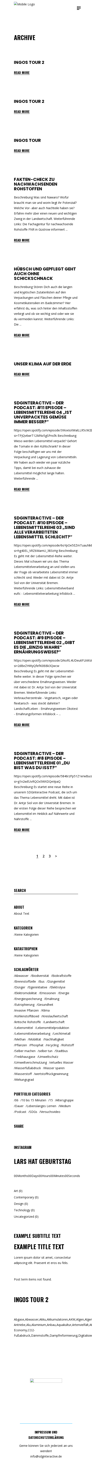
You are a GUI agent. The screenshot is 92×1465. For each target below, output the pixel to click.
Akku (43, 1319)
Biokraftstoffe (61, 976)
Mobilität (35, 1039)
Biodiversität (40, 976)
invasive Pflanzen (27, 1010)
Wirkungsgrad (24, 1080)
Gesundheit (45, 1005)
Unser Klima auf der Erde (42, 364)
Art (16, 1191)
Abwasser (21, 976)
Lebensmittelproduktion (52, 1028)
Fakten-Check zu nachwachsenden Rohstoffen (35, 184)
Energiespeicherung (28, 999)
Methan (20, 1039)
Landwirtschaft (54, 1022)
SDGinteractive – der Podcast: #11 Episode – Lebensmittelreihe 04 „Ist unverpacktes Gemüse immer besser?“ (43, 412)
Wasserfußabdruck (28, 1068)
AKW (72, 1319)
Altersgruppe (65, 1100)
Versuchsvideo (50, 1112)
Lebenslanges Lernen (41, 1106)
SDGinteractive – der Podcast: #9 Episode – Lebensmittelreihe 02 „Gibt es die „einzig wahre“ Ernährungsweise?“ (44, 642)
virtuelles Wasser (61, 1062)
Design (19, 1204)
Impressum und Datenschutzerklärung (46, 1435)
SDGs (33, 1112)
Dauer (19, 1106)
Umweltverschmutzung (31, 1062)
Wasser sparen (54, 1068)
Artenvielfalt (80, 1325)
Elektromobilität (26, 993)
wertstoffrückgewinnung (51, 1074)
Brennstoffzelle (25, 981)
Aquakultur (64, 1325)
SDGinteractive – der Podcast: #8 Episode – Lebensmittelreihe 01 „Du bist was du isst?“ (42, 761)
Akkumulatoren (58, 1319)
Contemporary (24, 1197)
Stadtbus (62, 1051)
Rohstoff (68, 1045)
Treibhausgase (25, 1057)
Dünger (20, 987)
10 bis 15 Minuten (34, 1100)
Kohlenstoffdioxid (27, 1016)
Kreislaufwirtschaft (55, 1016)
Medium (65, 1106)
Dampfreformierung (64, 1335)
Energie (64, 993)
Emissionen (48, 993)
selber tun (45, 1051)
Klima (46, 1010)
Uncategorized (24, 1216)
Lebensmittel (24, 1028)
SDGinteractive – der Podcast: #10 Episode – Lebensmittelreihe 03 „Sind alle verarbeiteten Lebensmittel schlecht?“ (44, 527)
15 (51, 1100)
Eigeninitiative (37, 987)
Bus (42, 981)
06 (16, 1100)
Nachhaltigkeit (54, 1039)
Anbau (51, 1325)
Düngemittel (56, 981)
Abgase (19, 1319)
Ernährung (52, 999)
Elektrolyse (57, 987)
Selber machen (25, 1051)
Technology (22, 1210)
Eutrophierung (24, 1005)
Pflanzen (21, 1045)
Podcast (20, 1112)
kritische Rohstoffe (28, 1022)
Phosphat (36, 1045)
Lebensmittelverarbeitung (32, 1033)
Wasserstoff (23, 1074)
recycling (53, 1045)
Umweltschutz (48, 1057)
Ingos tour (27, 140)
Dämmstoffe (40, 1335)
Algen (80, 1319)
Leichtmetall (61, 1033)
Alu (28, 1325)
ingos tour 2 (29, 62)
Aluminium (39, 1325)
